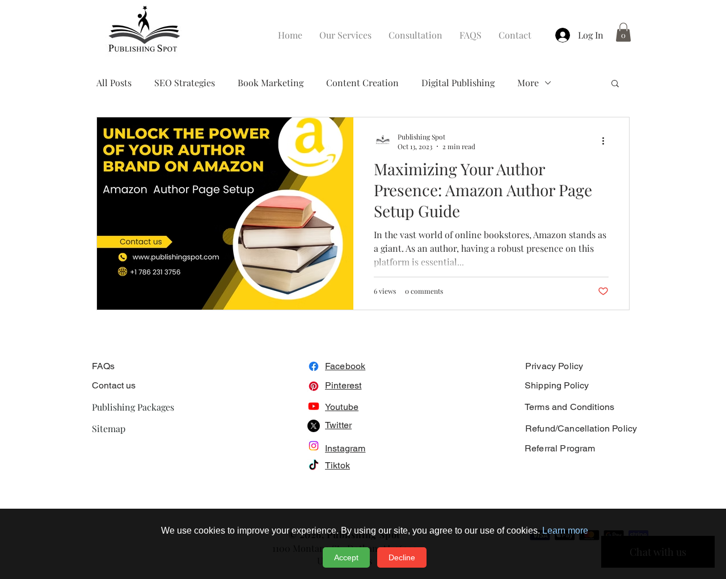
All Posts (114, 82)
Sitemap (108, 428)
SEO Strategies (184, 82)
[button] (623, 32)
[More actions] (607, 141)
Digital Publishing (458, 82)
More (528, 82)
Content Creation (362, 82)
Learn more (565, 530)
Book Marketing (270, 82)
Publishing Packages (133, 407)
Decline (402, 557)
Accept (346, 557)
